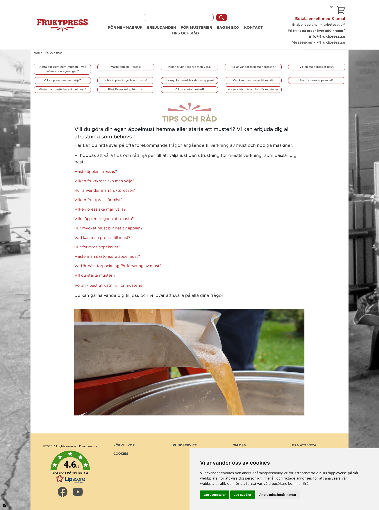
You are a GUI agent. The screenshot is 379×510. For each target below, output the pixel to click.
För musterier (196, 27)
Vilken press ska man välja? (62, 80)
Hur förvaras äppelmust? (317, 80)
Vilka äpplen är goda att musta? (126, 80)
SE (331, 7)
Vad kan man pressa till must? (253, 80)
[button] (70, 467)
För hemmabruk (125, 27)
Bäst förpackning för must (126, 89)
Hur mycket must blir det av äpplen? (189, 80)
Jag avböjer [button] (242, 494)
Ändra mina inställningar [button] (277, 494)
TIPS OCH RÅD (185, 33)
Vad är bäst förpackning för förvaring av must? (117, 266)
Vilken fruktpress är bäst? (316, 67)
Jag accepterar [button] (215, 494)
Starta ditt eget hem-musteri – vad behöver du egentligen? (62, 69)
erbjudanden (161, 27)
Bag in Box (228, 27)
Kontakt (253, 27)
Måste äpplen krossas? (126, 67)
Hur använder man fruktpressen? (253, 67)
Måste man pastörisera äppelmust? (62, 89)
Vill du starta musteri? (189, 89)
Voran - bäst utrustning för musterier (253, 89)
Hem (37, 52)
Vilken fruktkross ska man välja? (189, 67)
